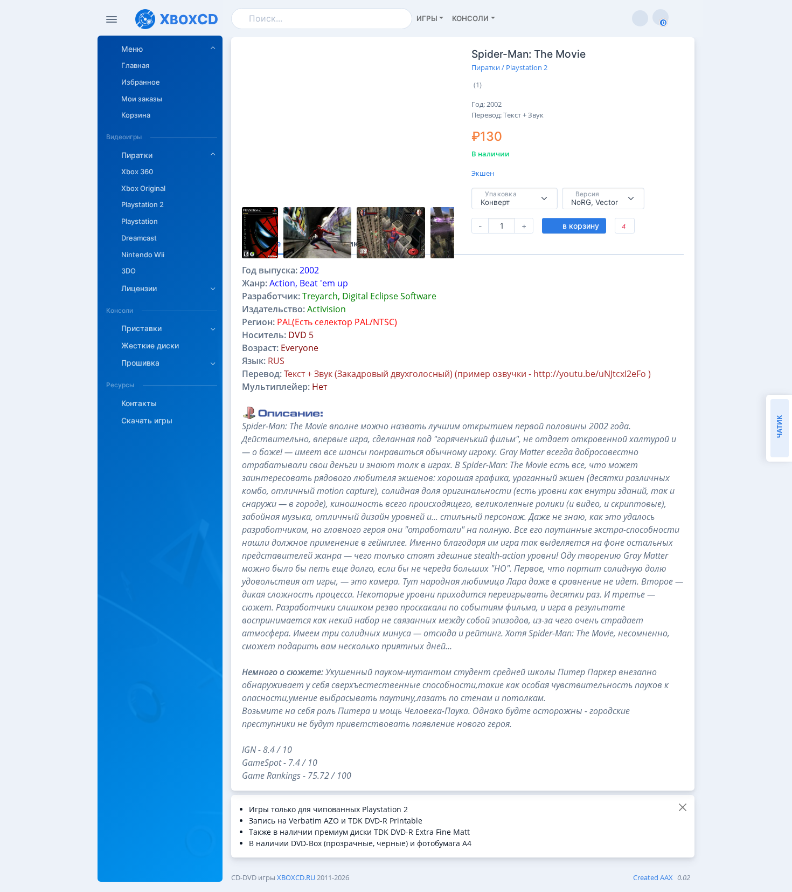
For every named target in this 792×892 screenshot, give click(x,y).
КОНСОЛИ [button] (470, 18)
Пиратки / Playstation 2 (509, 67)
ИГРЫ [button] (426, 18)
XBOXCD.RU (296, 877)
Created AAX (653, 877)
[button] (161, 48)
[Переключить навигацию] (111, 19)
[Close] (682, 807)
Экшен (482, 173)
